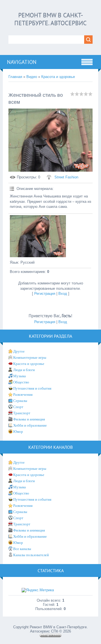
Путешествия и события (32, 388)
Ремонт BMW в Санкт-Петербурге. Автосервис (50, 19)
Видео (31, 77)
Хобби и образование (30, 425)
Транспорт (21, 413)
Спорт (18, 407)
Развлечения (23, 394)
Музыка (19, 376)
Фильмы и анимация (29, 419)
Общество (21, 382)
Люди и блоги (24, 370)
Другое (19, 351)
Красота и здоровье (58, 77)
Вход (62, 293)
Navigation (21, 62)
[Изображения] (38, 236)
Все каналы (22, 549)
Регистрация (44, 293)
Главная (15, 77)
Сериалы (20, 401)
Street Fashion (66, 177)
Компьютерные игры (29, 357)
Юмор (18, 431)
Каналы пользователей (31, 555)
